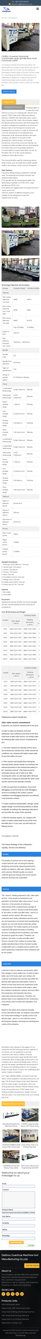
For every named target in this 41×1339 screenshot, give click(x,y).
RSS (17, 1335)
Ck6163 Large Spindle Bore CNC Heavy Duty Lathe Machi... (30, 1126)
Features (8, 102)
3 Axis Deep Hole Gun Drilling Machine (29, 1146)
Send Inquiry (9, 91)
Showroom (13, 18)
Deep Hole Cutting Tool (12, 1323)
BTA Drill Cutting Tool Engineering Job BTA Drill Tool (29, 1168)
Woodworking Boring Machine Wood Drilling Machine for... (11, 1126)
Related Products (13, 107)
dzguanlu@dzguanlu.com (22, 4)
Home (4, 18)
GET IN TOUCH (32, 1266)
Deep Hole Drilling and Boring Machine (18, 1312)
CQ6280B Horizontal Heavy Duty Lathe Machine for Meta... (11, 1168)
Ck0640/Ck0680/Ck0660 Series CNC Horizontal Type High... (12, 1147)
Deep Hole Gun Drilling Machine (15, 1319)
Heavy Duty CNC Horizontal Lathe (16, 1308)
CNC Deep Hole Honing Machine (15, 1316)
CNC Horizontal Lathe (11, 1305)
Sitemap (22, 1335)
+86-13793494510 (22, 2)
